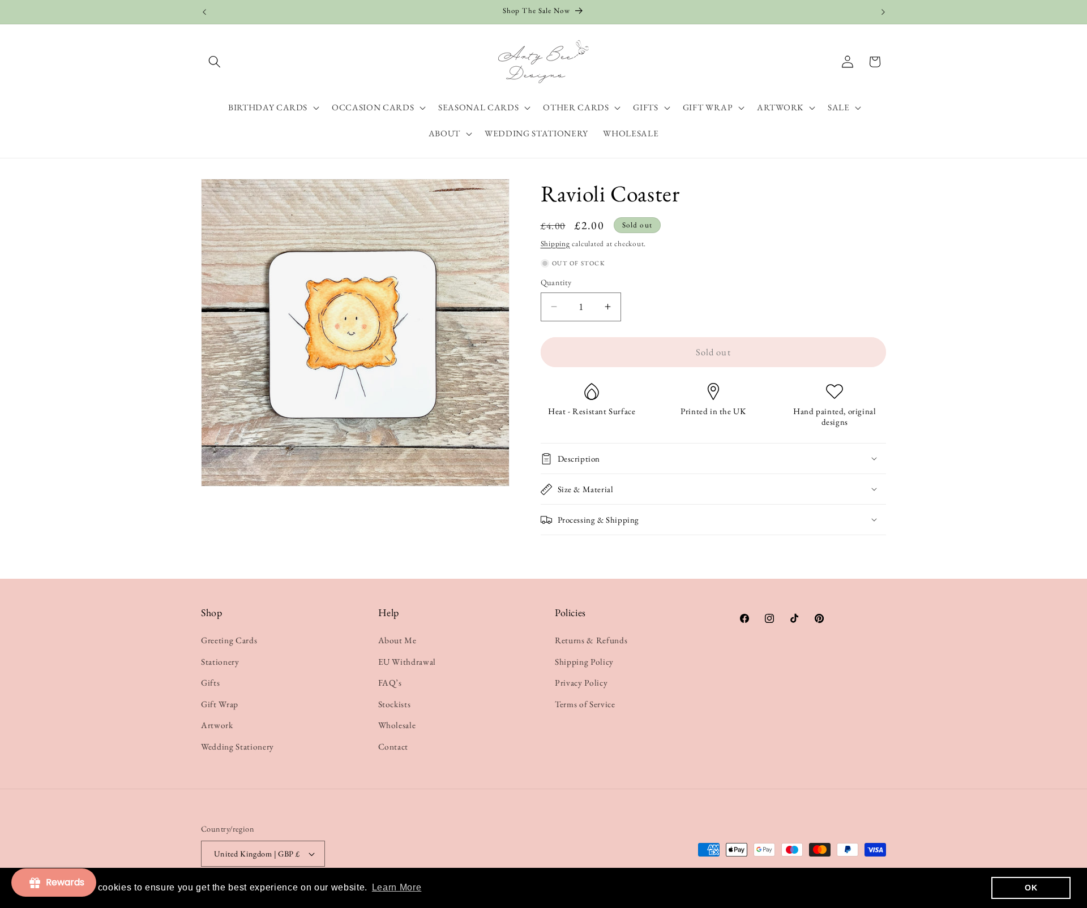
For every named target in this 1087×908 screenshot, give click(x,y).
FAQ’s (390, 682)
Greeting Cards (229, 640)
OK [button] (1031, 887)
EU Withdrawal (407, 662)
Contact (393, 746)
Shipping (555, 243)
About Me (397, 640)
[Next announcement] (883, 12)
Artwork (217, 725)
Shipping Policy (584, 662)
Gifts (210, 682)
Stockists (394, 704)
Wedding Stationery (237, 746)
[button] (214, 61)
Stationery (220, 662)
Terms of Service (585, 704)
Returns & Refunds (591, 640)
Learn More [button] (397, 887)
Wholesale (397, 725)
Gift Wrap (219, 704)
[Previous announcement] (204, 12)
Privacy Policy (581, 682)
